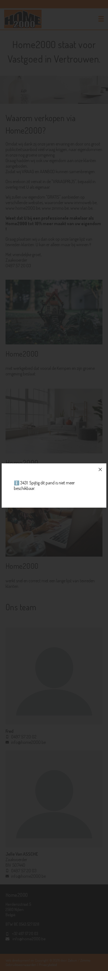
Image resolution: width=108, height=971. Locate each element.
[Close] (100, 469)
